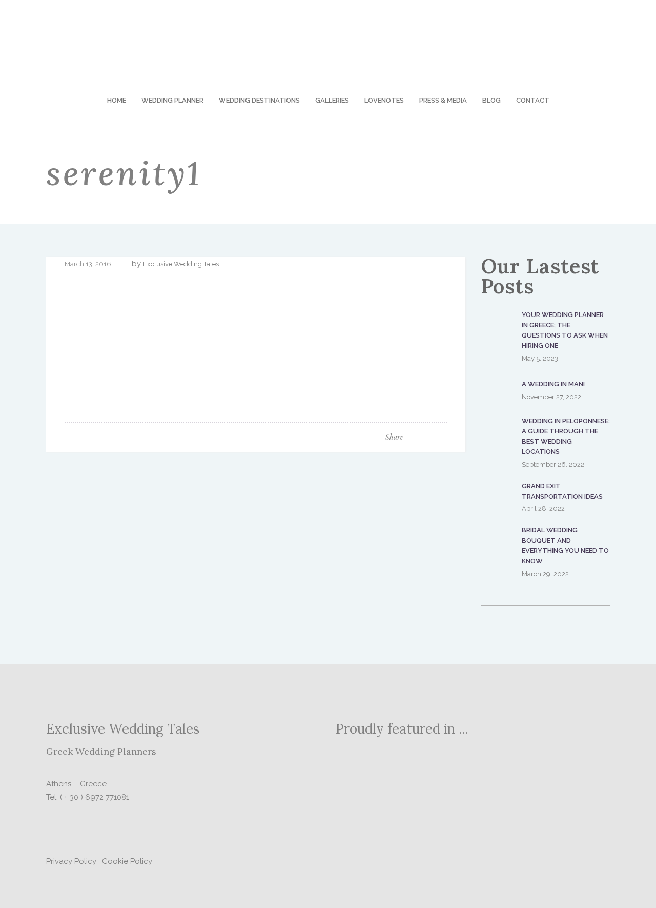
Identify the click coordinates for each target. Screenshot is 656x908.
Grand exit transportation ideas (562, 491)
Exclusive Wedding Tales (181, 264)
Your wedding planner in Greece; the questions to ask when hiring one (565, 330)
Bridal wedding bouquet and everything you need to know (565, 545)
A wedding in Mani (553, 384)
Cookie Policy (127, 861)
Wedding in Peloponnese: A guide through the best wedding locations (566, 436)
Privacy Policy (71, 861)
